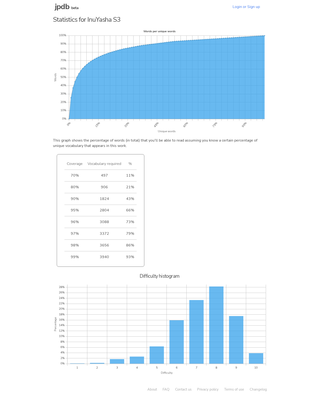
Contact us (183, 389)
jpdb (62, 7)
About (152, 389)
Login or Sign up (246, 6)
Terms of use (234, 389)
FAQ (166, 389)
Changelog (258, 389)
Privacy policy (208, 389)
